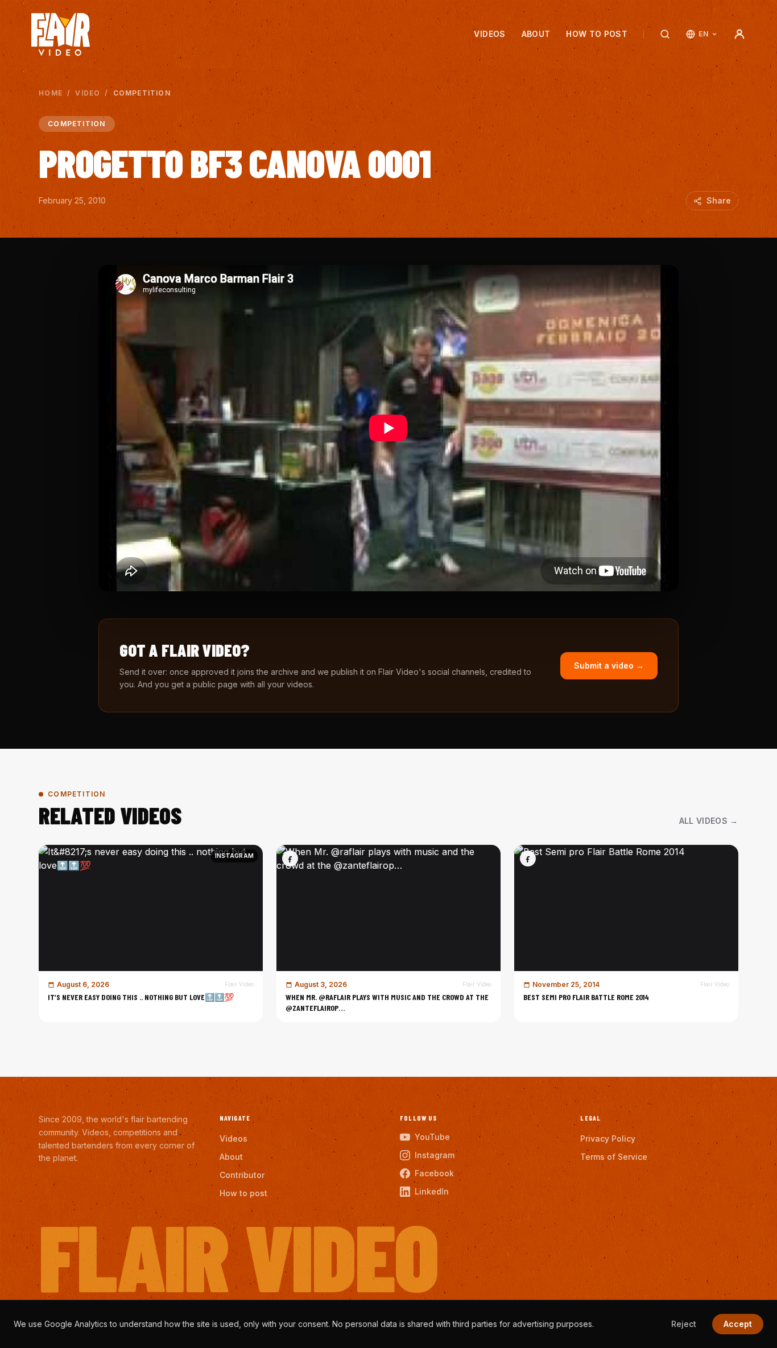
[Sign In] (739, 34)
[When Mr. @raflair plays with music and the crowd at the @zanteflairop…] (388, 933)
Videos (489, 34)
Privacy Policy (607, 1138)
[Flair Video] (60, 34)
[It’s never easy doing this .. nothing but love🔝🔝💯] (151, 933)
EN (703, 34)
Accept (738, 1324)
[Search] (665, 34)
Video (87, 93)
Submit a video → (609, 665)
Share (718, 200)
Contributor (242, 1175)
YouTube (432, 1137)
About (536, 34)
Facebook (434, 1173)
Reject (683, 1324)
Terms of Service (613, 1157)
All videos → (708, 821)
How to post (596, 34)
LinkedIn (432, 1191)
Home (51, 93)
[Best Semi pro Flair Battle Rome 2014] (626, 933)
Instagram (434, 1155)
